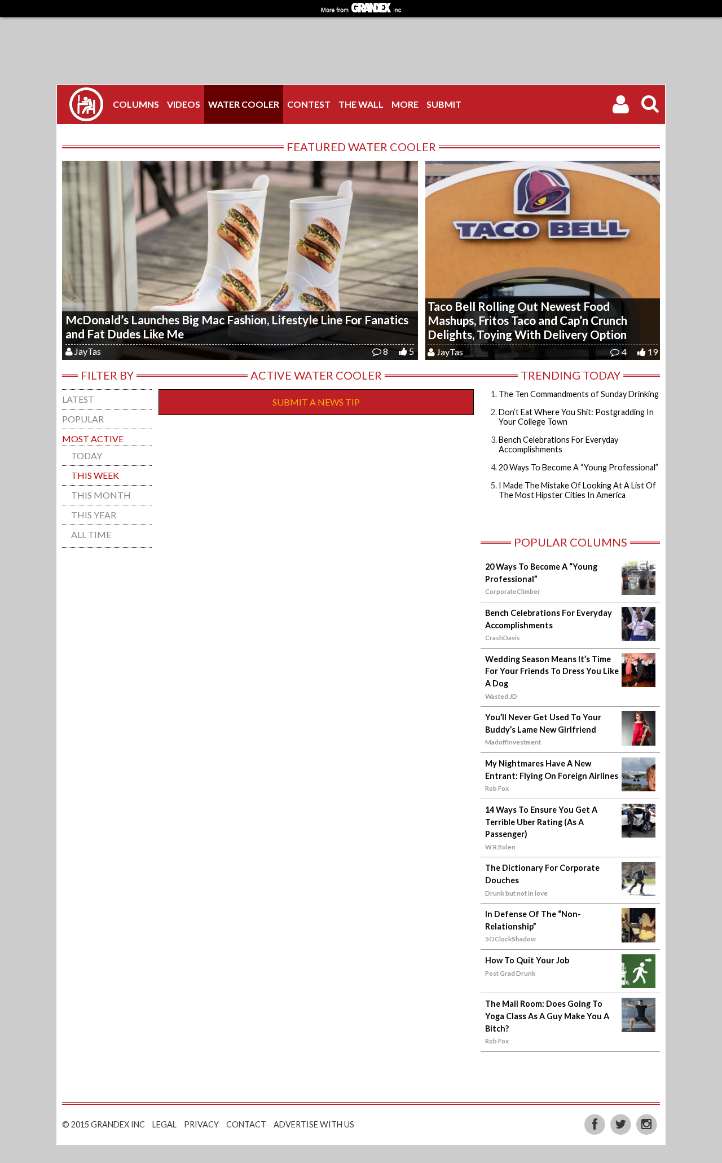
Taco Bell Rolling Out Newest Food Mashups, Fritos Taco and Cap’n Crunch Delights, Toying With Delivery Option (527, 320)
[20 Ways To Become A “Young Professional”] (638, 588)
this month (101, 495)
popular (83, 418)
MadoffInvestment (513, 742)
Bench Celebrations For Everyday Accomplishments (558, 444)
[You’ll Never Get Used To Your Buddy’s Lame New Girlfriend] (638, 738)
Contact (246, 1124)
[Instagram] (647, 1123)
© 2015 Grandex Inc (103, 1124)
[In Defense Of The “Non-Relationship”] (638, 935)
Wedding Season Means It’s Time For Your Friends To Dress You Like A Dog (552, 671)
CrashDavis (502, 637)
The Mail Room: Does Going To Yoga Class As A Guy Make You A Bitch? (547, 1016)
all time (91, 534)
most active (93, 438)
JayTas (87, 351)
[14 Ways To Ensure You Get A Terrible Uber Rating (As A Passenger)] (638, 830)
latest (78, 399)
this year (93, 514)
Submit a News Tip (316, 402)
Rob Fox (497, 788)
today (86, 455)
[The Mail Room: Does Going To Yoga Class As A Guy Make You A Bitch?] (638, 1025)
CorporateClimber (512, 591)
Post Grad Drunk (510, 973)
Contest (309, 104)
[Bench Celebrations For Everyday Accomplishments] (638, 633)
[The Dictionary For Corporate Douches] (638, 889)
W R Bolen (500, 847)
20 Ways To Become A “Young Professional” (578, 467)
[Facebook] (596, 1123)
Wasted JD (501, 696)
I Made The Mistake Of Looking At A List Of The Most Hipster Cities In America (577, 490)
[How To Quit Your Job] (638, 981)
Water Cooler (243, 104)
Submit (443, 104)
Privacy (201, 1124)
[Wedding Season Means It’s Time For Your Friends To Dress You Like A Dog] (638, 680)
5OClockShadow (510, 938)
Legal (164, 1124)
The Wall (361, 104)
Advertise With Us (314, 1124)
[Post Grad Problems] (86, 104)
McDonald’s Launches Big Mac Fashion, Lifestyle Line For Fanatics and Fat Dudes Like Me (236, 326)
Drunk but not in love (516, 893)
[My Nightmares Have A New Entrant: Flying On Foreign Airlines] (638, 784)
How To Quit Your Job (527, 960)
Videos (183, 104)
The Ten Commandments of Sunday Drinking (579, 394)
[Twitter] (622, 1123)
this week (95, 475)
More (405, 104)
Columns (136, 104)
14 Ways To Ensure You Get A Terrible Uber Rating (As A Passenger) (541, 822)
